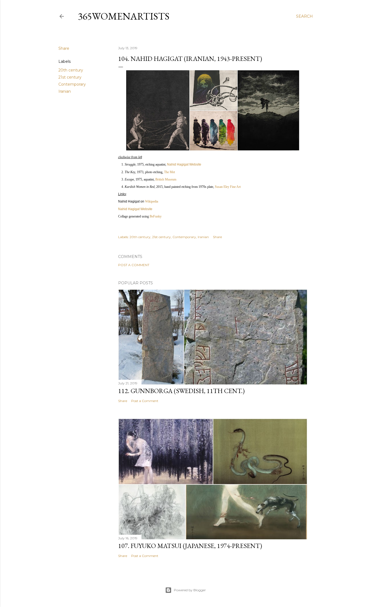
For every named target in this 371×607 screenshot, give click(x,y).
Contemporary (72, 84)
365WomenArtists (123, 16)
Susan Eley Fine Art (228, 187)
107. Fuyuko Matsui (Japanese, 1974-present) (190, 545)
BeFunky (156, 216)
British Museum (165, 179)
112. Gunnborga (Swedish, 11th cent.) (181, 391)
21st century (69, 77)
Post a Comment (133, 265)
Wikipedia (151, 201)
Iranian (64, 91)
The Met (169, 172)
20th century (70, 70)
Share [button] (63, 48)
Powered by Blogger (190, 590)
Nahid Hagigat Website (184, 164)
